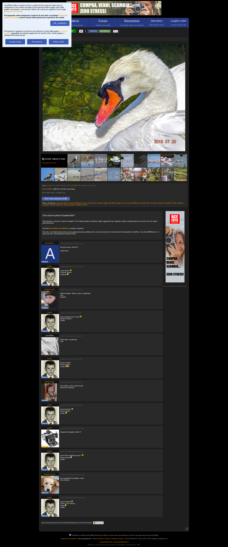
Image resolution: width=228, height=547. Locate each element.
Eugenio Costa (121, 203)
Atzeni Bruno (91, 203)
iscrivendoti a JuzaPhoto (59, 228)
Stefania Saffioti (69, 205)
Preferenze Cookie (117, 538)
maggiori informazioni (13, 11)
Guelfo (74, 185)
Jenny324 (167, 203)
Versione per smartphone (69, 538)
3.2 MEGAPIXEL (115, 147)
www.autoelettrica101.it (121, 542)
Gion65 (143, 203)
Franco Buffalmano (133, 203)
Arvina (84, 203)
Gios (148, 203)
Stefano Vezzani (81, 205)
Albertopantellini (61, 203)
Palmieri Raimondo (56, 205)
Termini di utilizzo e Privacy (101, 538)
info (185, 286)
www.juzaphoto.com (106, 542)
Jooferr (174, 203)
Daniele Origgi (102, 203)
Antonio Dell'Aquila (74, 203)
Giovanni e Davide (157, 203)
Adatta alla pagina (115, 48)
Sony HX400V (47, 189)
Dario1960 (111, 203)
